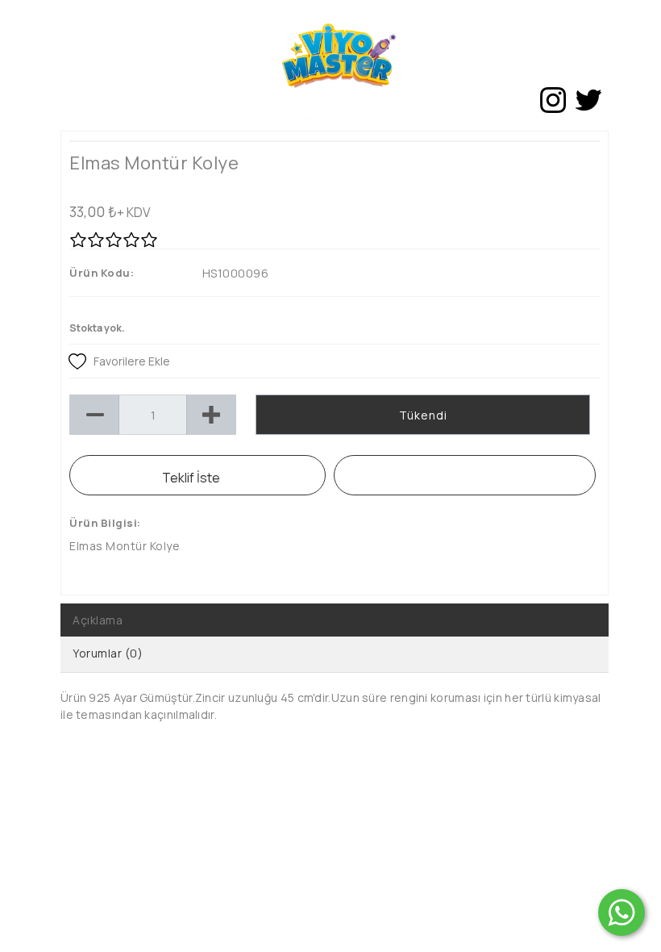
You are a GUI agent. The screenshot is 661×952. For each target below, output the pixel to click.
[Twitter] (588, 100)
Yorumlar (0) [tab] (108, 653)
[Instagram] (553, 100)
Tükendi (423, 415)
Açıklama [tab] (98, 620)
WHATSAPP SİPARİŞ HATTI (465, 475)
